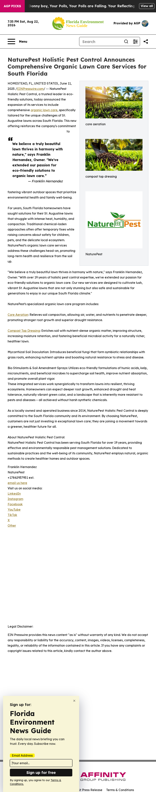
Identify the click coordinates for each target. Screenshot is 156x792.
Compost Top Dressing (24, 331)
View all (147, 6)
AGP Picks (12, 6)
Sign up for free (41, 772)
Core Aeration (18, 315)
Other (12, 525)
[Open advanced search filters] (135, 41)
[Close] (74, 701)
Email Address (22, 755)
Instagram (15, 499)
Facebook (15, 504)
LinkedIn (14, 493)
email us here (17, 483)
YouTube (14, 509)
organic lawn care (44, 110)
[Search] (126, 41)
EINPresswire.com (30, 89)
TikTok (12, 515)
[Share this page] (145, 41)
